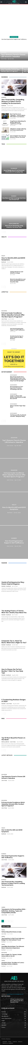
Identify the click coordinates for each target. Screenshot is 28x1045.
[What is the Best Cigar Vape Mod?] (5, 405)
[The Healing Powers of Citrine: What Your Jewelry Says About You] (14, 601)
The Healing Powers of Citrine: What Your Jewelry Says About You (14, 611)
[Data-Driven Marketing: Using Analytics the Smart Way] (14, 215)
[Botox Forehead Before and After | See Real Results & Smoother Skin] (5, 281)
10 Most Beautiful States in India (11, 932)
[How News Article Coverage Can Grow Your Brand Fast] (14, 187)
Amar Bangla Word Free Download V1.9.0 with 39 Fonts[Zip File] (14, 171)
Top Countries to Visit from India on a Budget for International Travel (12, 939)
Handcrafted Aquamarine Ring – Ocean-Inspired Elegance (13, 583)
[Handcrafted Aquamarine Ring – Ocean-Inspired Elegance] (14, 572)
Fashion (3, 586)
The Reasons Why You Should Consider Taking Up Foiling (18, 415)
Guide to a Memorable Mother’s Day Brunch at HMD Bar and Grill (18, 397)
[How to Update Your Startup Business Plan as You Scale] (5, 137)
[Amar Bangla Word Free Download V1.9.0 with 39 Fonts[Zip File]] (14, 160)
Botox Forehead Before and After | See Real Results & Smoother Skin (17, 281)
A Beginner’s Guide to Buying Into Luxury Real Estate (18, 129)
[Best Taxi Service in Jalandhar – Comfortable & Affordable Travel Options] (5, 116)
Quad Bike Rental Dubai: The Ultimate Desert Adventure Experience (12, 947)
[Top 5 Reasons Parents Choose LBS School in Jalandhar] (14, 51)
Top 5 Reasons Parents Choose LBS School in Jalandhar (13, 777)
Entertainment (13, 375)
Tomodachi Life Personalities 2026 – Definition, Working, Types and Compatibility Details (13, 911)
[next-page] (5, 232)
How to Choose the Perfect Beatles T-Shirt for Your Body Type (12, 671)
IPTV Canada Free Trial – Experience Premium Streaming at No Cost (16, 388)
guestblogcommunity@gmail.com (15, 994)
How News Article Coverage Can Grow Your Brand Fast (14, 198)
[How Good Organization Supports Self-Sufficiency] (5, 331)
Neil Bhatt (3, 105)
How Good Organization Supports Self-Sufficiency (17, 329)
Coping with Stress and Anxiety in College (16, 272)
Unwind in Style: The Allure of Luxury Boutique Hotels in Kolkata (12, 963)
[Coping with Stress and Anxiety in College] (5, 274)
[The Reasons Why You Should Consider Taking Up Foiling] (5, 415)
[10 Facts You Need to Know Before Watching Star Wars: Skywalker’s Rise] (5, 1001)
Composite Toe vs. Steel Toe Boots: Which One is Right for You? (13, 641)
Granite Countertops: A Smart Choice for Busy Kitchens (16, 337)
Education (3, 52)
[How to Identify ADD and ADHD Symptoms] (14, 246)
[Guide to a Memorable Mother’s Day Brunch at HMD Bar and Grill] (5, 396)
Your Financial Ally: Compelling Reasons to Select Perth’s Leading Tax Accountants (12, 101)
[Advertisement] (14, 20)
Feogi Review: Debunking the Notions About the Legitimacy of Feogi (18, 122)
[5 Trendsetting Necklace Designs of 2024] (14, 690)
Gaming (3, 907)
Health (3, 255)
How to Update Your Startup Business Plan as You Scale (18, 136)
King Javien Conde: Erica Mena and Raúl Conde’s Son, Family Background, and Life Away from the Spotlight (18, 378)
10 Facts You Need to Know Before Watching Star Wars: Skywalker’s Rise (17, 1001)
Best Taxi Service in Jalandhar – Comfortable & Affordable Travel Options (17, 115)
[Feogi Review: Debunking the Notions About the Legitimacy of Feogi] (5, 123)
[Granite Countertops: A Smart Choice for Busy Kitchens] (5, 338)
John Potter (4, 319)
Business (3, 97)
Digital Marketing (14, 223)
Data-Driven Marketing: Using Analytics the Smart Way (14, 226)
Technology (14, 168)
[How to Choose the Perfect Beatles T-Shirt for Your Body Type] (14, 659)
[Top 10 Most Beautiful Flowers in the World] (14, 728)
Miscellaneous (5, 741)
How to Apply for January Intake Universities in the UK (11, 955)
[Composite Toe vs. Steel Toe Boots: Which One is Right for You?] (14, 631)
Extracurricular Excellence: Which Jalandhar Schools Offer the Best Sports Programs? (13, 315)
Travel (3, 929)
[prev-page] (2, 232)
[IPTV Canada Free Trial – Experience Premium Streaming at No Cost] (5, 387)
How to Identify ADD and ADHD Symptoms (11, 830)
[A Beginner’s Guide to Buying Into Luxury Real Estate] (5, 130)
